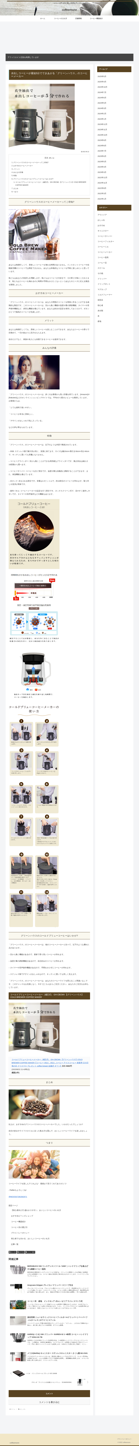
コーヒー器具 (31, 1252)
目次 (46, 158)
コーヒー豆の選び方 (19, 1227)
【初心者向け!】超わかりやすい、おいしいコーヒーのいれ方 (36, 1210)
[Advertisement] (69, 37)
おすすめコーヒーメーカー (23, 166)
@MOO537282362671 (18, 1197)
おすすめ (21, 1252)
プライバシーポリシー (20, 1233)
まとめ (15, 188)
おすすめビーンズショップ (22, 1216)
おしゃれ (13, 1252)
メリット (16, 169)
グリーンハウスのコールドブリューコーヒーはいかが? (33, 179)
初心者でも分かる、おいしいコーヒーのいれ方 (30, 1239)
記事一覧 (14, 1244)
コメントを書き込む (49, 1402)
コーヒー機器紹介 (18, 1222)
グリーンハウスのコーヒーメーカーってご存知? (30, 162)
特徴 (15, 175)
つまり (15, 192)
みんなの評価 (18, 172)
